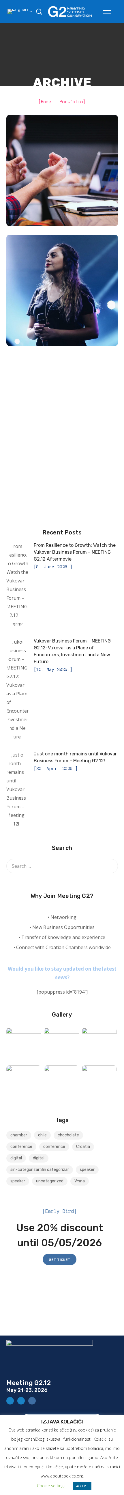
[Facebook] (10, 1400)
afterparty (45, 303)
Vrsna (79, 1181)
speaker (87, 1169)
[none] (19, 11)
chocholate (68, 1135)
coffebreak (45, 183)
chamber (18, 1135)
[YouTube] (21, 1400)
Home (46, 101)
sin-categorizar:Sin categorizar (39, 1169)
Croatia (83, 1146)
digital (16, 1158)
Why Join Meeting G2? (62, 895)
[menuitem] (19, 11)
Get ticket (59, 1260)
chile (42, 1135)
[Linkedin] (32, 1400)
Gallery (62, 1014)
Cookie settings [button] (51, 1485)
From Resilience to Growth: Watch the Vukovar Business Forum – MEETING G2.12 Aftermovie (75, 552)
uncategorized (49, 1181)
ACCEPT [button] (82, 1486)
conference (78, 183)
